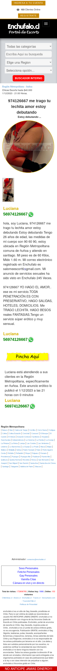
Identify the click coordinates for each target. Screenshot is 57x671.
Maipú (49, 447)
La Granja (49, 440)
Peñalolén (19, 453)
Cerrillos (32, 430)
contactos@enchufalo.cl (36, 559)
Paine (38, 450)
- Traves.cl (36, 598)
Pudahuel (36, 457)
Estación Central (23, 437)
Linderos (4, 447)
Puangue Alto (26, 457)
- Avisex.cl (16, 598)
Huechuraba (5, 440)
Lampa (22, 443)
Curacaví (34, 433)
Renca (33, 460)
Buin (11, 430)
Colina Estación (15, 433)
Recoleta (26, 460)
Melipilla (12, 450)
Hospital (45, 437)
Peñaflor (11, 453)
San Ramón (23, 463)
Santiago (5, 466)
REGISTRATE (28, 15)
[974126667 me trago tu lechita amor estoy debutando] (8, 190)
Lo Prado (35, 447)
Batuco (5, 430)
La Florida (40, 440)
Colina (4, 433)
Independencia (18, 440)
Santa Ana (34, 463)
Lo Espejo (26, 447)
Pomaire (43, 453)
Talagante (14, 466)
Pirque (27, 453)
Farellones (36, 437)
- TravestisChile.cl (28, 601)
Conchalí (26, 433)
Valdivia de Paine (26, 466)
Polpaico (35, 453)
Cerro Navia (42, 430)
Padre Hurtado (28, 450)
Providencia (5, 457)
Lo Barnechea (15, 447)
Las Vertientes (43, 443)
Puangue (15, 457)
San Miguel (13, 463)
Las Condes (31, 443)
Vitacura (38, 466)
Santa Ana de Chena (48, 463)
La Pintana (5, 443)
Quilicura (4, 460)
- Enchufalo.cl (26, 598)
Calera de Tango (21, 430)
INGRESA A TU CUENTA (28, 3)
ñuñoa (18, 450)
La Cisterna (29, 440)
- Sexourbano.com (47, 598)
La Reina (14, 443)
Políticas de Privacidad (28, 604)
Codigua (52, 430)
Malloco (4, 450)
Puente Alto (45, 457)
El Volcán (11, 437)
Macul (43, 447)
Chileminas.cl (7, 598)
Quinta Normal (15, 460)
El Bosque (44, 433)
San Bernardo (43, 460)
